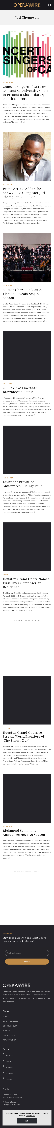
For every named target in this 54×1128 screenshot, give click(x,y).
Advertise (7, 1031)
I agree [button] (27, 1121)
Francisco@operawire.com (12, 1097)
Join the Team (9, 1035)
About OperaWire (10, 1021)
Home (5, 1017)
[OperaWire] (27, 5)
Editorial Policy (10, 1026)
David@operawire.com (11, 1105)
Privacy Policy (9, 1040)
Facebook (9, 1055)
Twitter (9, 1061)
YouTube (9, 1073)
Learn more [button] (30, 1115)
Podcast (9, 1079)
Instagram (10, 1067)
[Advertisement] (27, 644)
